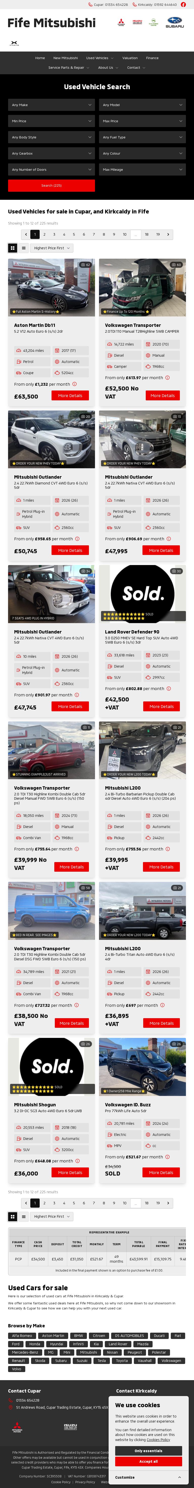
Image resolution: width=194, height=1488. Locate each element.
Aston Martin (53, 1335)
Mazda (143, 1344)
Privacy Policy (85, 1482)
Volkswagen (171, 1360)
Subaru (61, 1360)
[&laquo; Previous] (26, 234)
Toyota (122, 1360)
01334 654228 (27, 1400)
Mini (67, 1352)
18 (147, 234)
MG (51, 1352)
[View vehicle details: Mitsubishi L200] (142, 750)
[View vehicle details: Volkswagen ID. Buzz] (142, 1067)
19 (158, 234)
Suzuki (82, 1360)
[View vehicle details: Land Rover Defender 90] (142, 594)
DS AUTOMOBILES (129, 1335)
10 (125, 234)
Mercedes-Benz (25, 1352)
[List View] (23, 248)
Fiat (178, 1335)
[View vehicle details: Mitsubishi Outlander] (51, 439)
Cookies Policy (158, 1439)
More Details (70, 395)
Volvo (16, 1369)
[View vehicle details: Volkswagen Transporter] (142, 287)
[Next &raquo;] (168, 234)
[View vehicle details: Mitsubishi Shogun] (51, 1067)
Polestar (159, 1352)
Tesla (102, 1360)
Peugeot (135, 1352)
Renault (18, 1360)
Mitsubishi (88, 1352)
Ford (15, 1344)
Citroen (99, 1335)
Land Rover (118, 1344)
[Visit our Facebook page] (183, 4)
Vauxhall (145, 1360)
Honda (35, 1344)
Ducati (159, 1335)
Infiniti (78, 1344)
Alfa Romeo (22, 1335)
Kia (96, 1344)
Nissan (112, 1352)
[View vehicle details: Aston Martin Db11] (51, 287)
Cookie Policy (60, 1482)
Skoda (40, 1360)
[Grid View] (12, 248)
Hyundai (56, 1344)
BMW (78, 1335)
